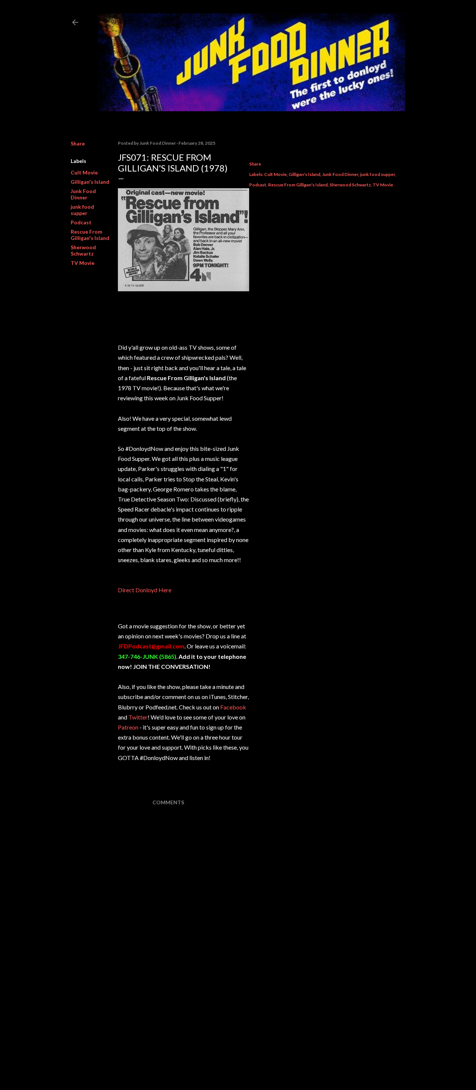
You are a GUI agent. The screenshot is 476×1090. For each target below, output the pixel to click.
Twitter (138, 717)
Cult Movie (84, 172)
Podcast (81, 222)
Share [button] (78, 143)
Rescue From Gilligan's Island (90, 234)
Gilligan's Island (90, 182)
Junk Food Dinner (83, 194)
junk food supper (82, 209)
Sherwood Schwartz (83, 250)
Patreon (128, 727)
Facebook (233, 707)
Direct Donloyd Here (144, 589)
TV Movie (82, 263)
